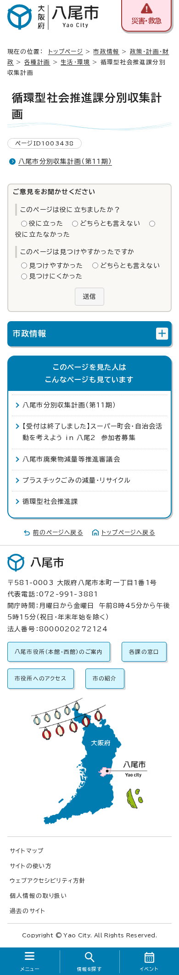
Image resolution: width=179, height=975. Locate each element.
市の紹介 (105, 678)
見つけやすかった (56, 265)
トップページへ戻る (128, 532)
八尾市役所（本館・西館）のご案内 (59, 651)
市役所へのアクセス (41, 678)
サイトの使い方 (31, 866)
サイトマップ (27, 851)
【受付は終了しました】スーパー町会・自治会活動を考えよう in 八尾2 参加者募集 (92, 432)
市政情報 (106, 52)
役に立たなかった (43, 234)
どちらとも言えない (110, 223)
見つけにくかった (56, 276)
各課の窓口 (144, 651)
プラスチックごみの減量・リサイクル (76, 480)
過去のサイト (27, 911)
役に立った (46, 223)
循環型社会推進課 (50, 501)
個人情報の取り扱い (38, 896)
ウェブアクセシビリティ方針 (48, 881)
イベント (149, 969)
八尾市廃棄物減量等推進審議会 (71, 459)
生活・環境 (75, 62)
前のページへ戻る (58, 532)
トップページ (65, 52)
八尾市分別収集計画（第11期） (65, 161)
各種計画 (37, 62)
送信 (89, 296)
